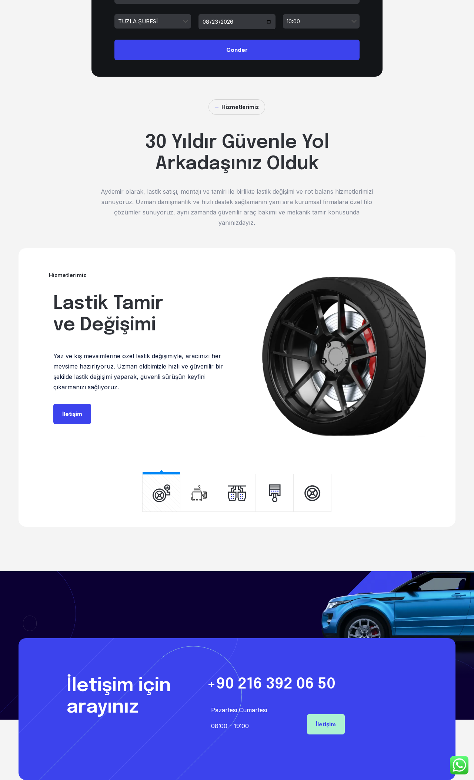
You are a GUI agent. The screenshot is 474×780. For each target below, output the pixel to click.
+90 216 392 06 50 (271, 684)
